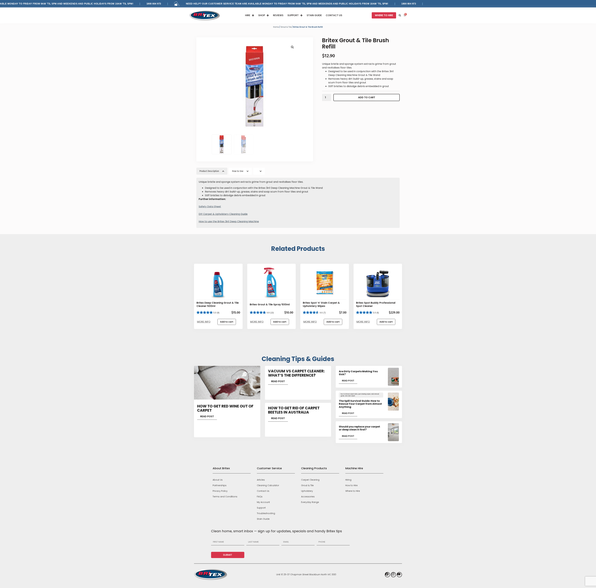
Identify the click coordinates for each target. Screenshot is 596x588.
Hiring (348, 479)
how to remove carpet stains (349, 394)
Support (293, 15)
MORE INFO (203, 321)
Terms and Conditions (225, 496)
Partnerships (219, 485)
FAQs (259, 496)
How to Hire (351, 485)
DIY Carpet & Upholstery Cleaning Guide (223, 214)
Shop (261, 15)
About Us (218, 479)
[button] (400, 15)
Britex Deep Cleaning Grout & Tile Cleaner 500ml (217, 304)
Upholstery (307, 491)
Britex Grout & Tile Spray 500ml (270, 304)
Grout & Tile (286, 27)
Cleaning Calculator (268, 485)
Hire (247, 15)
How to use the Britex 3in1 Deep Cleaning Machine (229, 221)
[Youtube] (399, 574)
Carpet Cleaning (310, 479)
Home (276, 27)
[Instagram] (393, 574)
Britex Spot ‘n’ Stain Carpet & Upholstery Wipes (321, 304)
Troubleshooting (266, 513)
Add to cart (366, 97)
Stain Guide (314, 15)
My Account (263, 502)
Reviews (278, 15)
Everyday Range (310, 502)
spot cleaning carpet (364, 394)
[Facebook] (387, 574)
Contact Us (334, 15)
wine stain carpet (350, 396)
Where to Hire (352, 491)
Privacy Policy (220, 491)
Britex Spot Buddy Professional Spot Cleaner (375, 304)
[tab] (211, 171)
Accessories (308, 496)
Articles (261, 479)
